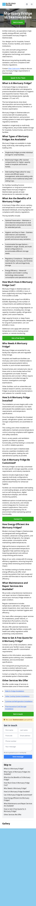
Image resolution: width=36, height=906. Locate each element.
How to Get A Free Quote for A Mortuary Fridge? (15, 810)
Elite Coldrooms (14, 68)
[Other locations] (27, 4)
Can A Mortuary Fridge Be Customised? (18, 795)
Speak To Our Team (18, 78)
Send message (18, 757)
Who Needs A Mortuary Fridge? (15, 788)
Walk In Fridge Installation (14, 691)
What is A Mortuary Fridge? (14, 769)
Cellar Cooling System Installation (17, 696)
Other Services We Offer (12, 814)
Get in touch (18, 22)
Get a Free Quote (18, 338)
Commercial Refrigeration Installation (19, 701)
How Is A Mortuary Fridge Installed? (17, 791)
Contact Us (18, 519)
